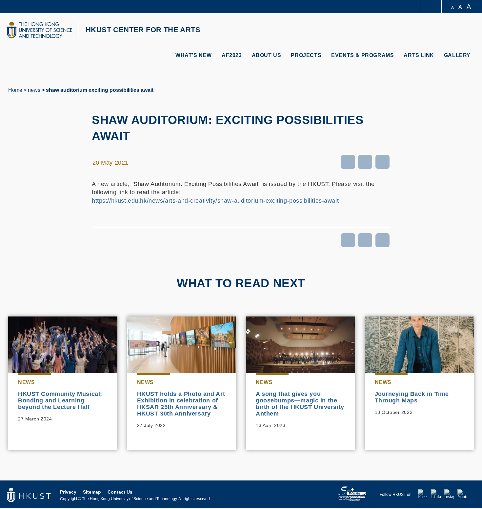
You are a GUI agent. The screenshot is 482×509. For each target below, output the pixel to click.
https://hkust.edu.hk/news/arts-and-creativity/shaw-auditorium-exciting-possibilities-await (215, 200)
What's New (193, 55)
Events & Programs (362, 55)
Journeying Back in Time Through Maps (412, 397)
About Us (266, 55)
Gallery (457, 55)
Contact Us (120, 492)
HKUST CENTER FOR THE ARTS (143, 30)
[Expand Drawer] (431, 6)
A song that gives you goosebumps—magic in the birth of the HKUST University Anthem (300, 404)
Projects (306, 55)
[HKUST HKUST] (39, 30)
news (34, 90)
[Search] (468, 30)
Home (15, 90)
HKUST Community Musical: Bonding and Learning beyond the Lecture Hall (60, 400)
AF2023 (232, 55)
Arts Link (419, 55)
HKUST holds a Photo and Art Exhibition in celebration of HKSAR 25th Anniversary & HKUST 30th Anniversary (181, 404)
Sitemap (92, 492)
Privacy (68, 492)
